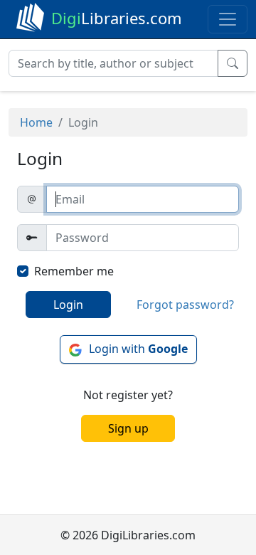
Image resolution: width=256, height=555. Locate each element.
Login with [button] (138, 348)
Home (36, 122)
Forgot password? (185, 304)
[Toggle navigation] (227, 19)
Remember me (74, 271)
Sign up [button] (128, 428)
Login (68, 304)
